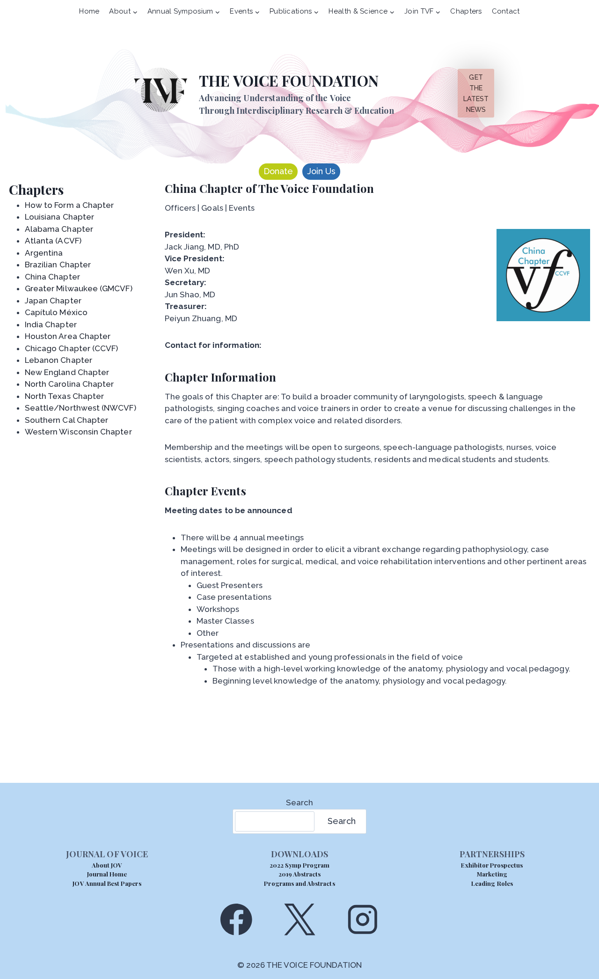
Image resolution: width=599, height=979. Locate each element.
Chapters (466, 11)
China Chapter (52, 276)
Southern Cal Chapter (66, 420)
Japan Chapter (53, 300)
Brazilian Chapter (58, 264)
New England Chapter (67, 372)
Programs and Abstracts (299, 883)
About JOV (107, 865)
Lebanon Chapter (58, 360)
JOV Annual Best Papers (107, 883)
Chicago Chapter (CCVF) (71, 348)
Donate (278, 171)
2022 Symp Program (300, 865)
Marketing (492, 874)
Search (299, 802)
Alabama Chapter (59, 229)
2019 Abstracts (299, 874)
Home (89, 11)
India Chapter (51, 324)
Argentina (44, 253)
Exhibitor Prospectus (492, 865)
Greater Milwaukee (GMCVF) (78, 288)
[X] (299, 919)
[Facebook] (236, 919)
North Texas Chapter (64, 396)
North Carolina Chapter (69, 384)
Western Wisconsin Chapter (78, 431)
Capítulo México (56, 312)
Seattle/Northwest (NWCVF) (80, 407)
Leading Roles (492, 883)
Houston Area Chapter (67, 336)
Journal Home (107, 874)
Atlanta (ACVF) (53, 240)
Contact (506, 11)
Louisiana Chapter (59, 216)
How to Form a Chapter (69, 205)
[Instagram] (362, 919)
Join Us (321, 171)
